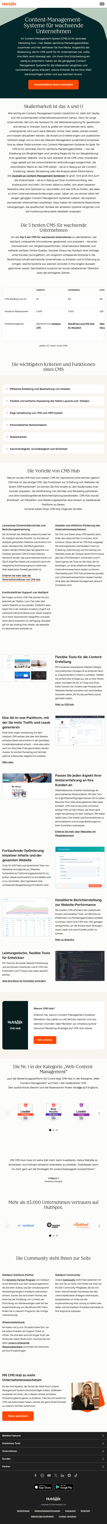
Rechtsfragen (23, 1511)
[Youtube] (49, 1476)
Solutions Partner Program (21, 1280)
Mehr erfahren (45, 1040)
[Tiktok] (76, 1476)
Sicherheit (85, 1511)
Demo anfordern (18, 1416)
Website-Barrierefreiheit (42, 1516)
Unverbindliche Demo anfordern (53, 84)
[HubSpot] (9, 4)
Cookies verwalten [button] (67, 1516)
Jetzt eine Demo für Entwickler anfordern (24, 981)
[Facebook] (35, 1476)
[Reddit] (69, 1476)
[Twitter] (56, 1476)
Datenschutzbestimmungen (47, 1511)
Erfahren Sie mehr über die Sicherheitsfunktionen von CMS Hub (21, 577)
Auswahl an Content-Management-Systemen (38, 175)
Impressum (70, 1511)
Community (69, 1280)
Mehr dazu (8, 762)
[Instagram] (42, 1476)
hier (79, 1087)
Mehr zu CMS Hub (64, 704)
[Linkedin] (62, 1476)
